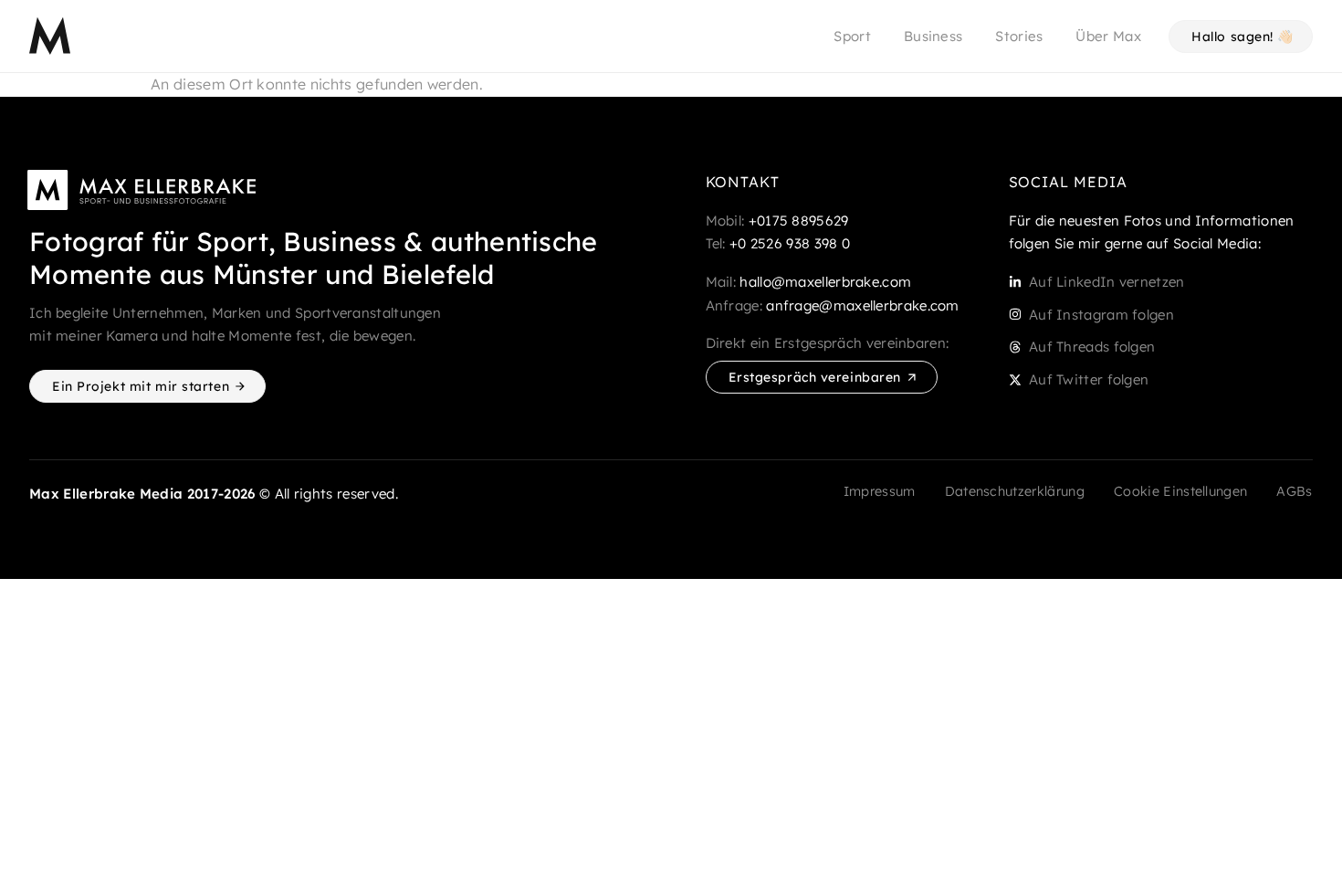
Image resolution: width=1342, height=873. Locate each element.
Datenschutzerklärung (1015, 491)
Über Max (1107, 36)
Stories (1019, 36)
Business (933, 36)
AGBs (1294, 491)
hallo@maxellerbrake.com (825, 281)
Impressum (880, 491)
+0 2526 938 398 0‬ (789, 243)
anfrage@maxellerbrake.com (862, 305)
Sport (852, 36)
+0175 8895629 (799, 220)
